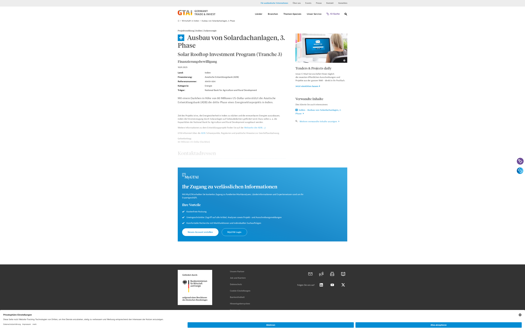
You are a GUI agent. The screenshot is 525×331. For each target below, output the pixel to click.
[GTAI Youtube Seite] (332, 285)
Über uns (297, 3)
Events (308, 3)
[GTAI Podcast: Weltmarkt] (321, 274)
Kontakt (330, 3)
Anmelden (342, 3)
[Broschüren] (343, 274)
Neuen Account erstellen (200, 232)
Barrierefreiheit (237, 297)
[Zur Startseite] (196, 14)
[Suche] (346, 14)
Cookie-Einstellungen (240, 291)
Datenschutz (236, 284)
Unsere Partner (237, 271)
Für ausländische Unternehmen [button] (274, 3)
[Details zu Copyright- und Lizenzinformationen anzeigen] (344, 60)
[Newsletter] (332, 274)
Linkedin (321, 285)
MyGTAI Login (234, 232)
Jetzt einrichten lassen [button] (306, 86)
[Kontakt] (310, 274)
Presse (319, 3)
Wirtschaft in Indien (190, 21)
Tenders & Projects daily (313, 68)
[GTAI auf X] (343, 285)
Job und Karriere (238, 278)
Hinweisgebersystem (240, 303)
